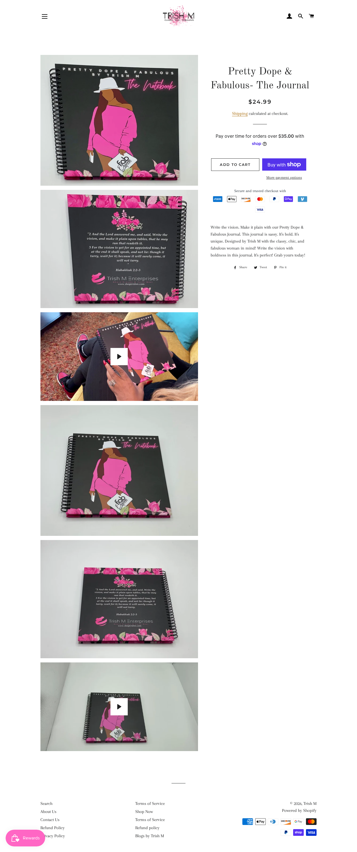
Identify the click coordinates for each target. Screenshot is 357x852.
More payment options (284, 177)
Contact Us (49, 819)
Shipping (240, 113)
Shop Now (144, 811)
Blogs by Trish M (149, 835)
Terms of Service (150, 803)
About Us (48, 811)
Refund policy (147, 827)
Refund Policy (52, 827)
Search (46, 803)
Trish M (310, 803)
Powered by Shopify (299, 810)
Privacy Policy (52, 835)
